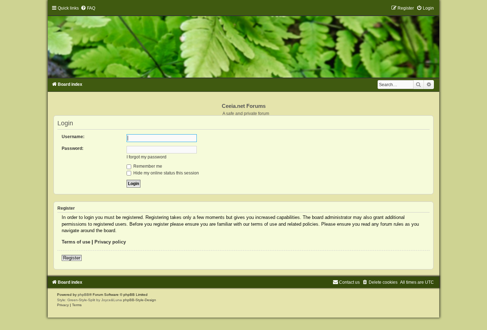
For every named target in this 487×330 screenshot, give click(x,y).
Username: (73, 136)
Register (71, 258)
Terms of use (76, 242)
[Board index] (243, 41)
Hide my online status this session (165, 173)
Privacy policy (110, 242)
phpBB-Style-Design (139, 300)
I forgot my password (146, 156)
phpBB (83, 295)
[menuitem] (88, 8)
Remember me (147, 166)
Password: (72, 148)
